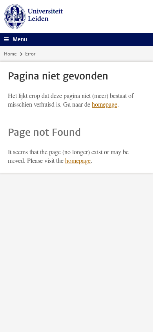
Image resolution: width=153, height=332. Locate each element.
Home (10, 54)
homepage (104, 104)
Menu (20, 39)
